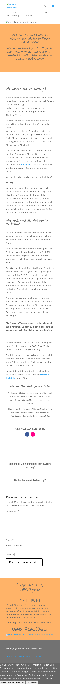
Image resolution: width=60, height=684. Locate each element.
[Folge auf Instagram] (33, 434)
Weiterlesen (32, 682)
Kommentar (12, 511)
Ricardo (13, 15)
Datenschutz (25, 656)
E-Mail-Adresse (14, 545)
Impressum (11, 656)
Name (10, 540)
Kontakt (37, 656)
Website (10, 554)
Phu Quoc (25, 164)
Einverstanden (7, 682)
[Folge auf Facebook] (27, 434)
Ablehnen (20, 682)
